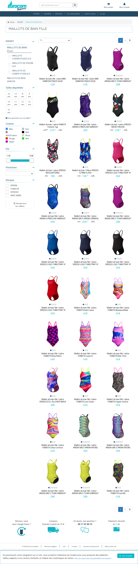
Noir (27, 132)
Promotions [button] (11, 167)
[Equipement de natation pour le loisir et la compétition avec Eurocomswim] (17, 6)
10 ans (8, 103)
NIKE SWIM (16, 195)
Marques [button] (10, 180)
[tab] (20, 42)
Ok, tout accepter (126, 555)
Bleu (11, 129)
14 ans (29, 103)
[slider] (8, 160)
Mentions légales (50, 546)
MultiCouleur (11, 135)
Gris (27, 129)
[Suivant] (129, 40)
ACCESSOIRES (73, 14)
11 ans (15, 103)
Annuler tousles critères (20, 204)
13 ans (15, 95)
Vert (27, 138)
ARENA (14, 185)
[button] (20, 41)
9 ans (29, 95)
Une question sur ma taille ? (19, 118)
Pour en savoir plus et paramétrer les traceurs (93, 558)
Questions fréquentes (91, 546)
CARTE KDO (90, 14)
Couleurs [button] (10, 123)
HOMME (47, 14)
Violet (11, 141)
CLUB (102, 14)
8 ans (22, 95)
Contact (74, 546)
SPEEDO (14, 192)
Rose (27, 135)
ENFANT (59, 14)
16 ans (8, 95)
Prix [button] (7, 149)
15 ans (8, 111)
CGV (64, 546)
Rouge (12, 138)
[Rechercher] (75, 5)
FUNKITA (15, 188)
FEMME (36, 14)
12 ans (22, 103)
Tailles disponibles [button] (14, 87)
